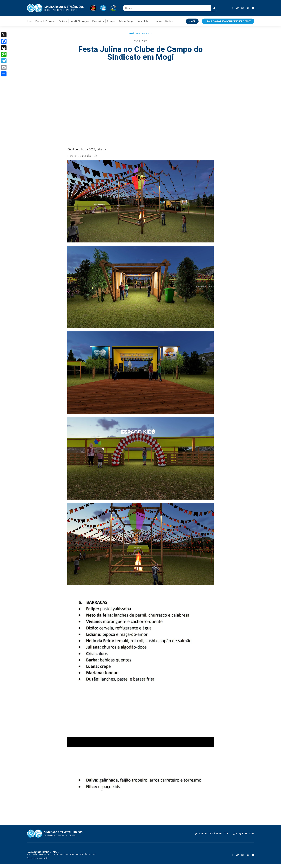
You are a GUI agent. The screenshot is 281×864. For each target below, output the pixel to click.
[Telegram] (4, 61)
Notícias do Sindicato (140, 33)
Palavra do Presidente (45, 21)
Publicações (98, 21)
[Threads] (4, 48)
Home (29, 21)
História (158, 21)
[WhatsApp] (4, 54)
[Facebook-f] (232, 8)
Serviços (111, 21)
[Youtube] (253, 8)
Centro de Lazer (144, 21)
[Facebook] (4, 41)
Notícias (63, 21)
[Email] (4, 67)
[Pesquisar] (214, 8)
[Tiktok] (237, 8)
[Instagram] (242, 8)
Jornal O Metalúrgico (79, 21)
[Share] (4, 74)
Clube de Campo (126, 21)
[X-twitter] (248, 8)
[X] (4, 35)
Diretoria (169, 21)
